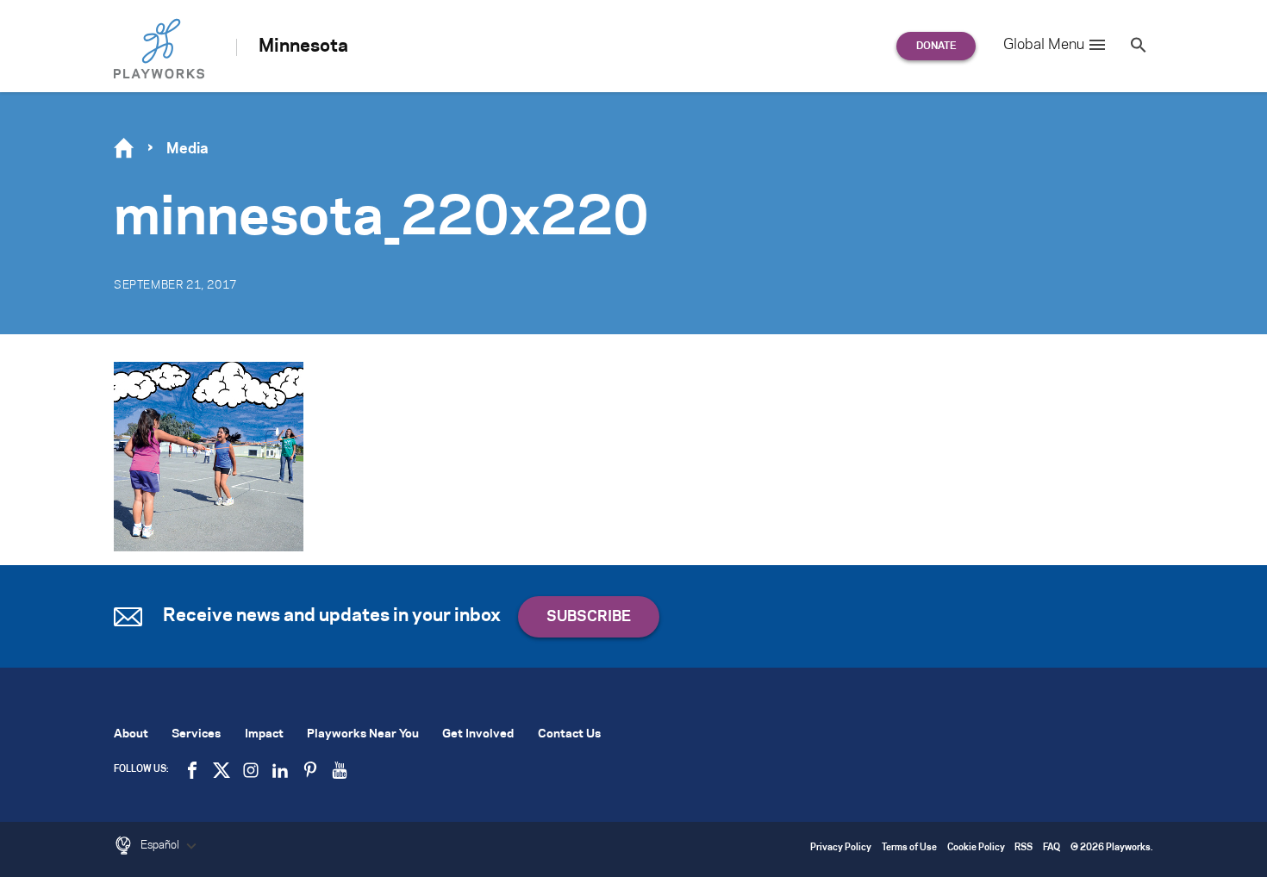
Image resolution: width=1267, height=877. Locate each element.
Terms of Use (909, 848)
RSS (1023, 848)
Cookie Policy (976, 848)
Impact (264, 734)
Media (187, 149)
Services (196, 734)
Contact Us (569, 734)
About (131, 734)
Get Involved (478, 734)
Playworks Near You (363, 734)
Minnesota (303, 46)
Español (161, 845)
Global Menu (1043, 45)
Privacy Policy (840, 848)
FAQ (1051, 848)
